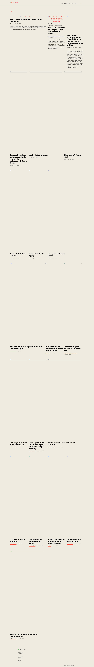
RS (62, 3)
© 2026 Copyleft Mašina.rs (69, 665)
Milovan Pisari (13, 351)
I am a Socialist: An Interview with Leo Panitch (35, 541)
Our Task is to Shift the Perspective (17, 540)
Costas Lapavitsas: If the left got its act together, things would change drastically (37, 446)
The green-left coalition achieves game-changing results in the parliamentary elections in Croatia (18, 159)
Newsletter (67, 3)
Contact (20, 653)
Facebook (20, 656)
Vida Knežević (70, 47)
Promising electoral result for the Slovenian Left (18, 444)
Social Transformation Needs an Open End (74, 540)
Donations (74, 3)
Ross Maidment (74, 352)
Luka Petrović (32, 451)
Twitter (20, 657)
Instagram (20, 658)
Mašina (11, 23)
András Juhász (32, 545)
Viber (19, 660)
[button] (82, 3)
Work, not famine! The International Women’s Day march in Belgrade (54, 349)
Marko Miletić (13, 543)
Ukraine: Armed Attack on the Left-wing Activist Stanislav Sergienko (56, 541)
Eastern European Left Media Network (56, 36)
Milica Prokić (67, 352)
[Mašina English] (17, 3)
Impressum (20, 652)
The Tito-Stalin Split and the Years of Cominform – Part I (72, 349)
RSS (19, 661)
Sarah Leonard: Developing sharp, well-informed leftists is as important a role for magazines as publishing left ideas (75, 40)
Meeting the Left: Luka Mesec (38, 155)
